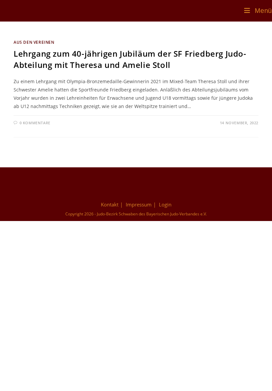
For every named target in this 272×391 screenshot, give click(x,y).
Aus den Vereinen (34, 42)
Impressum (139, 204)
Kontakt (109, 204)
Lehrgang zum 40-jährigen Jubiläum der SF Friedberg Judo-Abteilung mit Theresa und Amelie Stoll (130, 59)
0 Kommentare (35, 122)
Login (165, 204)
